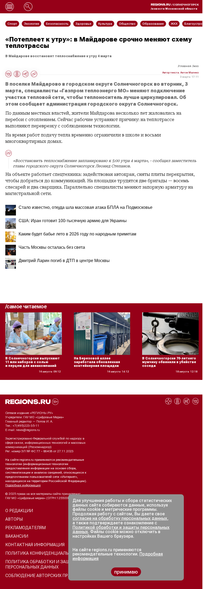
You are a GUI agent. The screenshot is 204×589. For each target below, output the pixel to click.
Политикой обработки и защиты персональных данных (121, 529)
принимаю (126, 572)
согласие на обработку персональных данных (120, 518)
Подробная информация (23, 485)
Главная (185, 66)
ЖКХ (196, 66)
